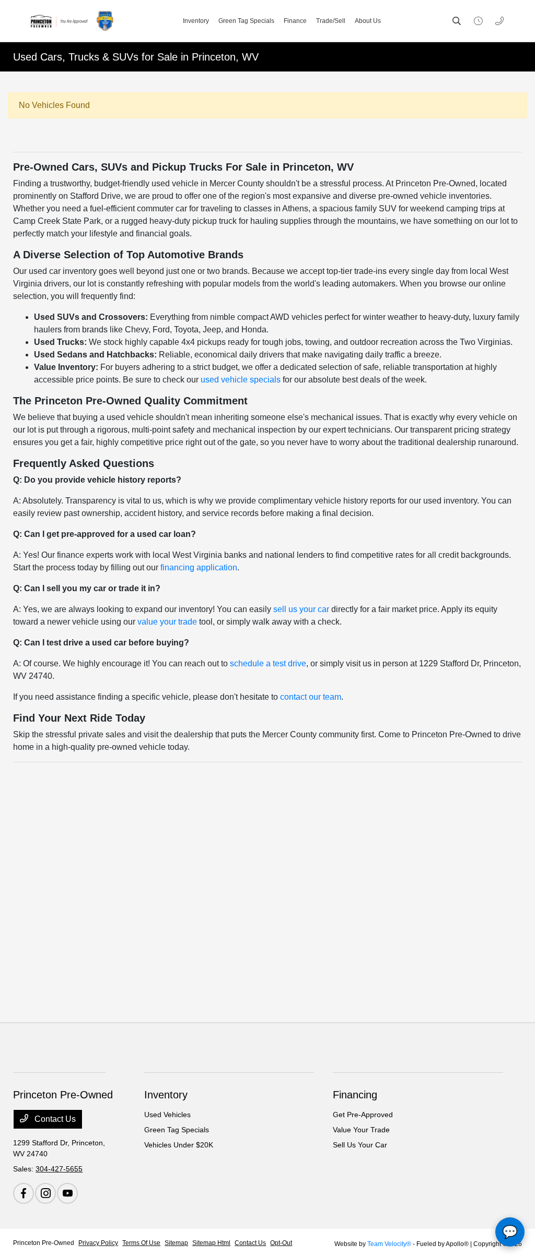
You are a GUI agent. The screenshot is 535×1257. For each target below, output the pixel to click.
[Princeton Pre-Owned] (71, 20)
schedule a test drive (268, 663)
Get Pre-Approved (363, 1114)
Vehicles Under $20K (178, 1145)
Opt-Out (281, 1243)
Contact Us (54, 1119)
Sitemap (176, 1243)
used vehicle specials (241, 379)
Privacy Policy (98, 1243)
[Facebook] (23, 1193)
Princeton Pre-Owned (43, 1243)
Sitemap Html (211, 1243)
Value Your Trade (361, 1130)
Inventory (166, 1094)
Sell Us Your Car (360, 1145)
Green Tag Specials (176, 1130)
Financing (355, 1094)
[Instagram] (45, 1193)
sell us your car (301, 609)
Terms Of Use (141, 1243)
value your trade (167, 621)
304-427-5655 (59, 1169)
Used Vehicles (167, 1114)
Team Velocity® (389, 1244)
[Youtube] (67, 1193)
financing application (198, 567)
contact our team (310, 696)
